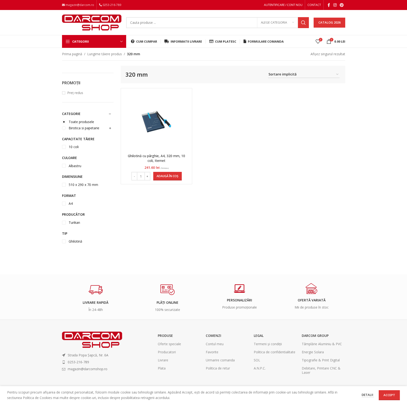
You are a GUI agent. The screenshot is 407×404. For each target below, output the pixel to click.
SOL (257, 360)
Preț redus (75, 92)
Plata (162, 368)
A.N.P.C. (260, 368)
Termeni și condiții (268, 344)
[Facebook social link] (329, 5)
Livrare (163, 360)
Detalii (368, 395)
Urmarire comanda (220, 360)
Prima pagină (72, 54)
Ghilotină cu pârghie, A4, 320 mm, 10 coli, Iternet (156, 158)
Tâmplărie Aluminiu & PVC (322, 344)
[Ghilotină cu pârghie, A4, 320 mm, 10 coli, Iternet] (156, 122)
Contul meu (215, 344)
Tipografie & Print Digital (321, 360)
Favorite (212, 352)
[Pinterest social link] (341, 5)
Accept (389, 395)
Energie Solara (313, 352)
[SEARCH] (303, 22)
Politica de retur (218, 368)
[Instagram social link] (335, 5)
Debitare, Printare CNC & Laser (321, 370)
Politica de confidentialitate (274, 352)
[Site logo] (91, 22)
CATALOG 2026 (329, 22)
